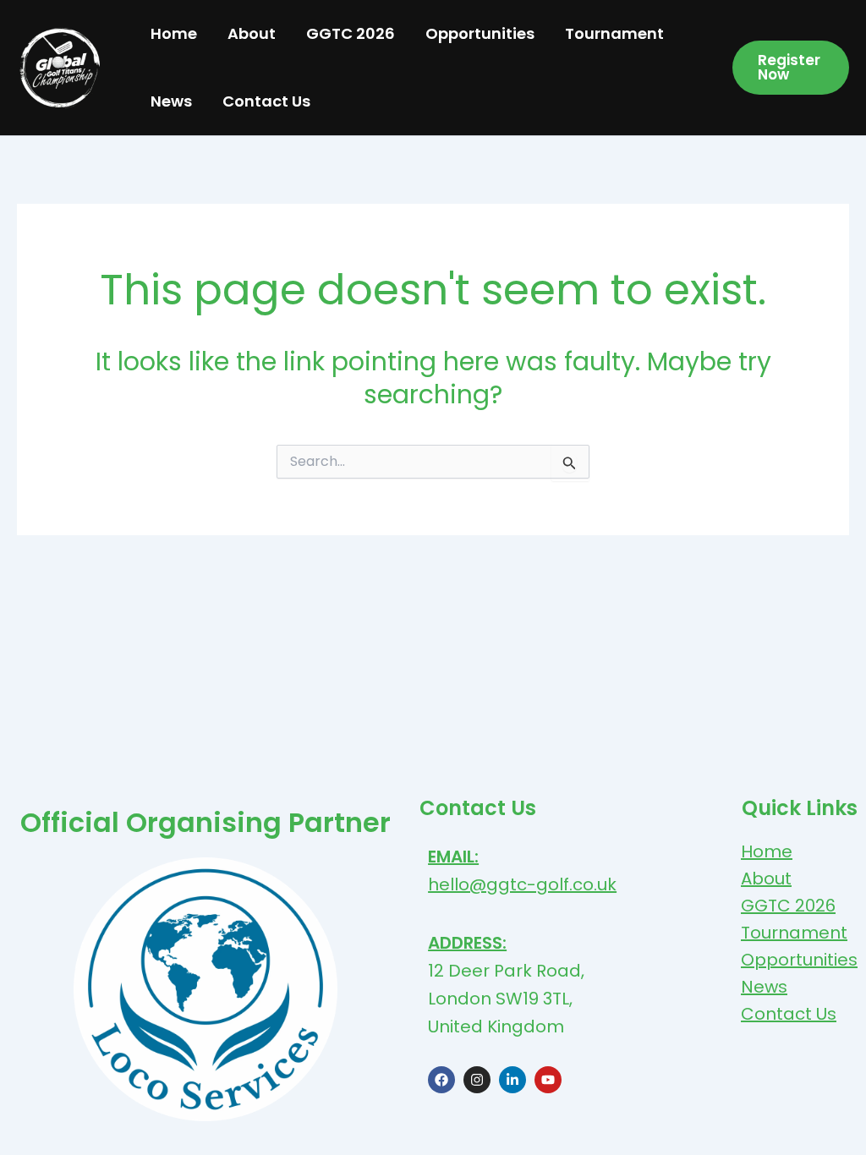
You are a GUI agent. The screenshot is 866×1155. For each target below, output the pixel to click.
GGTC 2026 (350, 33)
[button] (790, 68)
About (251, 33)
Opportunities (479, 33)
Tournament (614, 33)
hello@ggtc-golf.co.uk (522, 884)
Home (174, 33)
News (171, 101)
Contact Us (266, 101)
